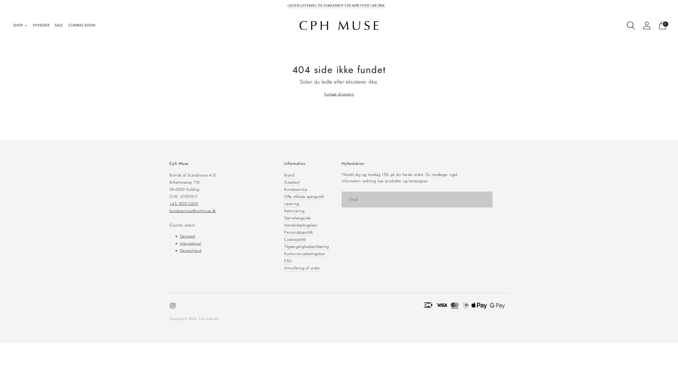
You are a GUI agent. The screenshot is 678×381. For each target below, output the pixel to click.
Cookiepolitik (295, 239)
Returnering (294, 211)
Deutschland (190, 250)
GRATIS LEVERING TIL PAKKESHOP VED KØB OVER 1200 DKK (336, 5)
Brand (289, 175)
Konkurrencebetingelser (304, 254)
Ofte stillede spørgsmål (304, 196)
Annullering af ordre (302, 268)
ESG (288, 261)
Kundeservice (295, 189)
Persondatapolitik (298, 232)
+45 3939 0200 (184, 204)
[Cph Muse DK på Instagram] (173, 306)
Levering (291, 204)
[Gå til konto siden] (646, 25)
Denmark (187, 236)
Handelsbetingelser (300, 225)
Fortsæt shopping (339, 94)
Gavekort (292, 182)
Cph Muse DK (208, 318)
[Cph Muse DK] (339, 25)
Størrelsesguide (297, 218)
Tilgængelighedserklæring (306, 247)
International (190, 243)
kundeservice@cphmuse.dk (193, 211)
